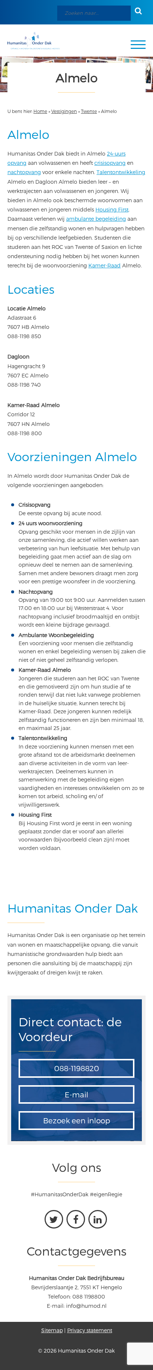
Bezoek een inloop (76, 1120)
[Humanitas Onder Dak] (33, 40)
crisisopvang (110, 163)
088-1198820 (76, 1068)
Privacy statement (89, 1330)
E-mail (76, 1094)
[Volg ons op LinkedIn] (97, 1219)
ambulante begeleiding (96, 219)
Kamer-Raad (104, 265)
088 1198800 (88, 1296)
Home (40, 111)
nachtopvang (24, 172)
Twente (89, 111)
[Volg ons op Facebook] (75, 1219)
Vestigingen (64, 111)
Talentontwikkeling (121, 172)
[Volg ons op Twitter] (54, 1219)
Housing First (111, 209)
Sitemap (52, 1330)
